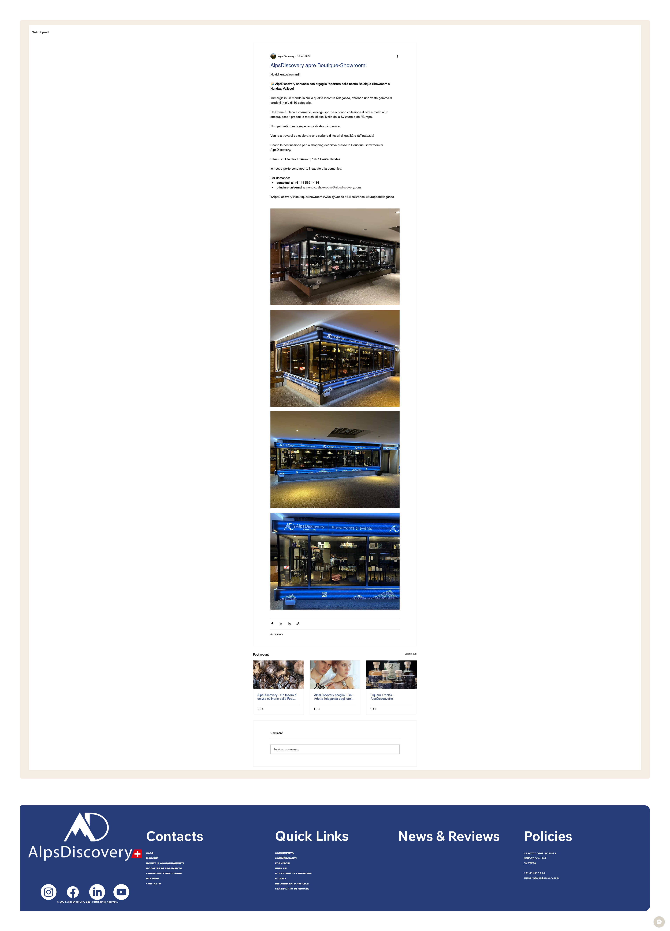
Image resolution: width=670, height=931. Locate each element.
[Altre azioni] (397, 56)
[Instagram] (49, 892)
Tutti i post (40, 32)
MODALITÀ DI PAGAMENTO (164, 868)
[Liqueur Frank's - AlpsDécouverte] (391, 674)
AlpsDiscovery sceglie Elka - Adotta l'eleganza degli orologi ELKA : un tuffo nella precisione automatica (335, 696)
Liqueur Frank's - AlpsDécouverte (382, 696)
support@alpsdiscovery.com (541, 877)
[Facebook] (73, 892)
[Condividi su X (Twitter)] (280, 623)
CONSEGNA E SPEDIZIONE (164, 873)
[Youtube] (121, 892)
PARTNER (152, 878)
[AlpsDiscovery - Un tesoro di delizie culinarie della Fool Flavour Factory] (278, 674)
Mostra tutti (411, 653)
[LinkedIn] (97, 892)
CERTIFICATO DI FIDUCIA (292, 888)
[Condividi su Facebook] (272, 623)
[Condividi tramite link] (297, 623)
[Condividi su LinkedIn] (289, 623)
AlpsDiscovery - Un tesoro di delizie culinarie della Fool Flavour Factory (277, 696)
